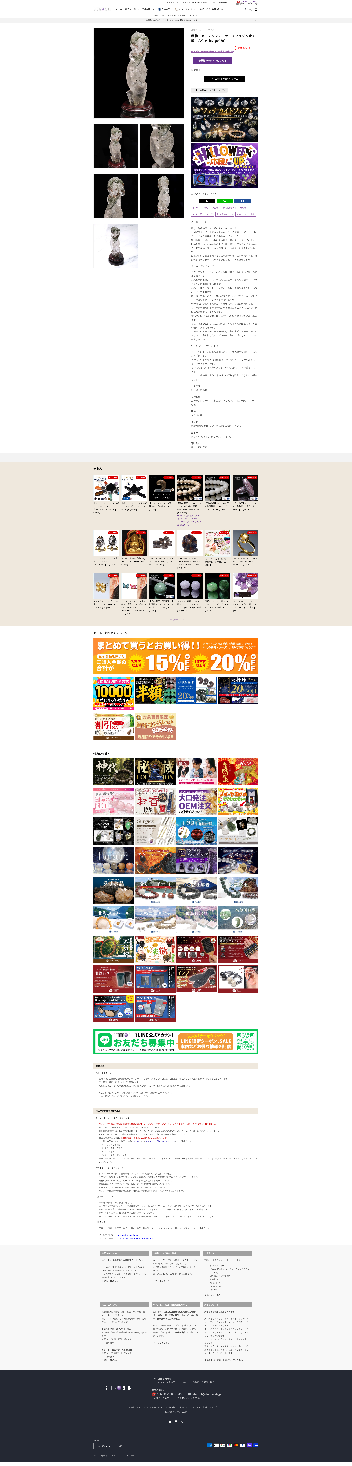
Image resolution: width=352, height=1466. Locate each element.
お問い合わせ (216, 1407)
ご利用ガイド (184, 1407)
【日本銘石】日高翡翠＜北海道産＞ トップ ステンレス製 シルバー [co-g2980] (161, 606)
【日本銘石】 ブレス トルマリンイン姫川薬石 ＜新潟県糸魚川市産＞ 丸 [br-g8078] (189, 514)
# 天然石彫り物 (225, 214)
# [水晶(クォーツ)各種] (235, 207)
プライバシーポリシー (130, 1456)
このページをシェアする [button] (205, 194)
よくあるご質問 (200, 1407)
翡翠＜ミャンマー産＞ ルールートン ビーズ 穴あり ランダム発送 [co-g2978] (217, 606)
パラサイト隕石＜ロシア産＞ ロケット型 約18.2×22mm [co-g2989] (106, 561)
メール (136, 1141)
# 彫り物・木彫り (246, 214)
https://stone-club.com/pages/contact (138, 1238)
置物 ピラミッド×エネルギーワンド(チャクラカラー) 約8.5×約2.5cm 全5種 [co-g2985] (106, 508)
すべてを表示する (176, 619)
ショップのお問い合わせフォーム (160, 1141)
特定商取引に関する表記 (176, 1412)
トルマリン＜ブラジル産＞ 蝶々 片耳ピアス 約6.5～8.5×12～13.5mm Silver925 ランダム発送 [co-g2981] (134, 607)
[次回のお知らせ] (255, 20)
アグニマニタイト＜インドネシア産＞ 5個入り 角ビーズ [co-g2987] (161, 561)
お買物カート (134, 1407)
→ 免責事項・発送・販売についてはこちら (223, 1360)
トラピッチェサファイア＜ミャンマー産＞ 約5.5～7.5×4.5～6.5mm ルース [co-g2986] (189, 563)
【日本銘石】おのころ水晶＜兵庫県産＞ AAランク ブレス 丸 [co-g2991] (217, 506)
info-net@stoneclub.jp (128, 1235)
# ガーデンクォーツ (203, 214)
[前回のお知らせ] (94, 20)
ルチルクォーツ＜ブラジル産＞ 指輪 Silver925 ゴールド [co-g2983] (245, 561)
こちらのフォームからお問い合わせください (179, 1398)
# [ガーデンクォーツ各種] (206, 207)
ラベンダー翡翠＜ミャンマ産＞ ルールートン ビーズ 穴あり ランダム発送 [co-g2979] (189, 606)
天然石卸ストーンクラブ (110, 1456)
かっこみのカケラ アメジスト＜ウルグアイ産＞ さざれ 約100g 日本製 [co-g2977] (245, 606)
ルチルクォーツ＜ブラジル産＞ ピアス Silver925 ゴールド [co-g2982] (106, 604)
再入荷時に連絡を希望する (225, 79)
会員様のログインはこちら (213, 60)
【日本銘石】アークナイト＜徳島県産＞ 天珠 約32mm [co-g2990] (245, 506)
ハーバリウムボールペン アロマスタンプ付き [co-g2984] (217, 562)
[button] (245, 9)
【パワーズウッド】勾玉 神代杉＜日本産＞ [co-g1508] (161, 506)
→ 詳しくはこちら (110, 1281)
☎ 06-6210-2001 (247, 1)
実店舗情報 (170, 1407)
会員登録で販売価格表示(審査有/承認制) (212, 51)
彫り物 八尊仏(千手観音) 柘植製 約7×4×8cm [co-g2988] (134, 561)
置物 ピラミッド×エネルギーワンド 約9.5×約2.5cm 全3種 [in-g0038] (134, 506)
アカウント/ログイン (152, 1407)
